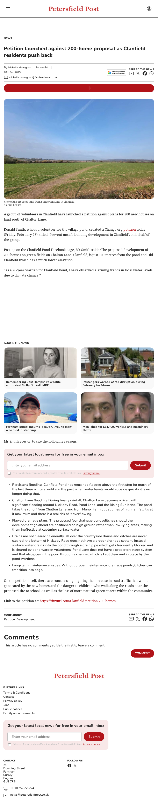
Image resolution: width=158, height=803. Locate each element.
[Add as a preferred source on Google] (116, 72)
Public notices (12, 709)
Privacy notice (91, 473)
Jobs (6, 705)
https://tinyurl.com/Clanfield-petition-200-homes (78, 601)
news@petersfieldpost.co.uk (29, 795)
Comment (142, 653)
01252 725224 (24, 788)
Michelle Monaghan (19, 67)
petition (129, 229)
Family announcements (19, 713)
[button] (8, 9)
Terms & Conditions (16, 693)
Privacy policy (12, 701)
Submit (140, 465)
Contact (8, 697)
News (8, 38)
